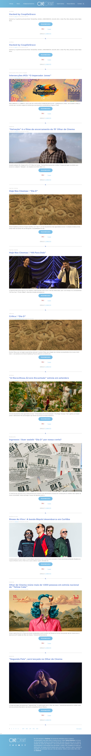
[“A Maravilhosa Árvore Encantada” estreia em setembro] (45, 396)
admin (16, 16)
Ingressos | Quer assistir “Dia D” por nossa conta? (35, 440)
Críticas (11, 3)
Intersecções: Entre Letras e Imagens (18, 72)
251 (30, 728)
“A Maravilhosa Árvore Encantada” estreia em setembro (39, 378)
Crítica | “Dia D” (17, 316)
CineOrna (16, 131)
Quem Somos (60, 3)
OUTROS (11, 11)
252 (34, 728)
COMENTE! (45, 33)
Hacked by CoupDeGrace (22, 14)
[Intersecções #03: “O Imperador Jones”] (45, 90)
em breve (11, 375)
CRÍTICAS (11, 313)
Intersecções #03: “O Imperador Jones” (30, 76)
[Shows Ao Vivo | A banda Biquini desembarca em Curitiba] (45, 539)
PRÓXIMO (79, 729)
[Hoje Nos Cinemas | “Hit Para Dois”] (45, 272)
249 (23, 728)
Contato (79, 3)
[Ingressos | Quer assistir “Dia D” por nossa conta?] (45, 467)
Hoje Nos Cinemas (13, 188)
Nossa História (71, 3)
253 (37, 728)
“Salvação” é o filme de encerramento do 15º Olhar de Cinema (42, 129)
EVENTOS (11, 126)
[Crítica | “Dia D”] (45, 334)
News (18, 3)
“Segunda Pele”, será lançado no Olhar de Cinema (35, 659)
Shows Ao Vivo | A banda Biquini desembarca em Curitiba (39, 519)
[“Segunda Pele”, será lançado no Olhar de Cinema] (45, 682)
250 (27, 728)
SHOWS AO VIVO (13, 516)
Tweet (49, 29)
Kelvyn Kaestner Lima (19, 193)
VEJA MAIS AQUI (45, 24)
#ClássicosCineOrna (28, 3)
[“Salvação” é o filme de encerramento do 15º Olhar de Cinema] (45, 147)
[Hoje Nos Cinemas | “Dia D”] (45, 209)
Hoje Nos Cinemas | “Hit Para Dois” (27, 253)
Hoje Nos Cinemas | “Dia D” (23, 191)
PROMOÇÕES (12, 437)
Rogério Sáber (17, 77)
